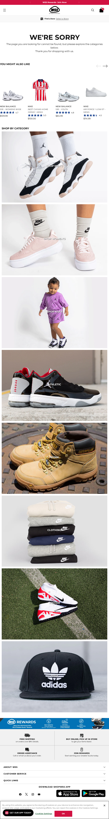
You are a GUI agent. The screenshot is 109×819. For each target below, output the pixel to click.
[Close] (104, 805)
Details (35, 741)
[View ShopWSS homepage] (54, 10)
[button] (54, 18)
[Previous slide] (98, 66)
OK (63, 813)
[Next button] (79, 2)
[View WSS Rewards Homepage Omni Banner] (54, 723)
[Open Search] (93, 10)
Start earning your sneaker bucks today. (82, 756)
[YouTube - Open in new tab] (39, 795)
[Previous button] (30, 2)
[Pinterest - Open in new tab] (27, 795)
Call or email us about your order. (27, 756)
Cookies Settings (43, 813)
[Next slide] (106, 66)
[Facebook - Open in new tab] (20, 795)
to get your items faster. (82, 741)
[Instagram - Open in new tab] (33, 795)
